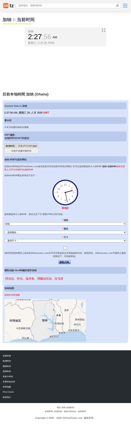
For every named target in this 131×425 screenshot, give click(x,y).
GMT (46, 112)
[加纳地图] (45, 341)
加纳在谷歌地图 (12, 295)
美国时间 (7, 371)
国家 (65, 220)
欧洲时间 (7, 361)
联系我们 (7, 397)
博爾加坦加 (44, 278)
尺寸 (65, 237)
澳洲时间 (7, 366)
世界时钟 (7, 356)
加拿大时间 (8, 376)
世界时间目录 (9, 382)
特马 (20, 278)
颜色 (65, 228)
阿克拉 (65, 208)
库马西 (59, 278)
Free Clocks (8, 392)
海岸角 (30, 278)
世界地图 (7, 387)
